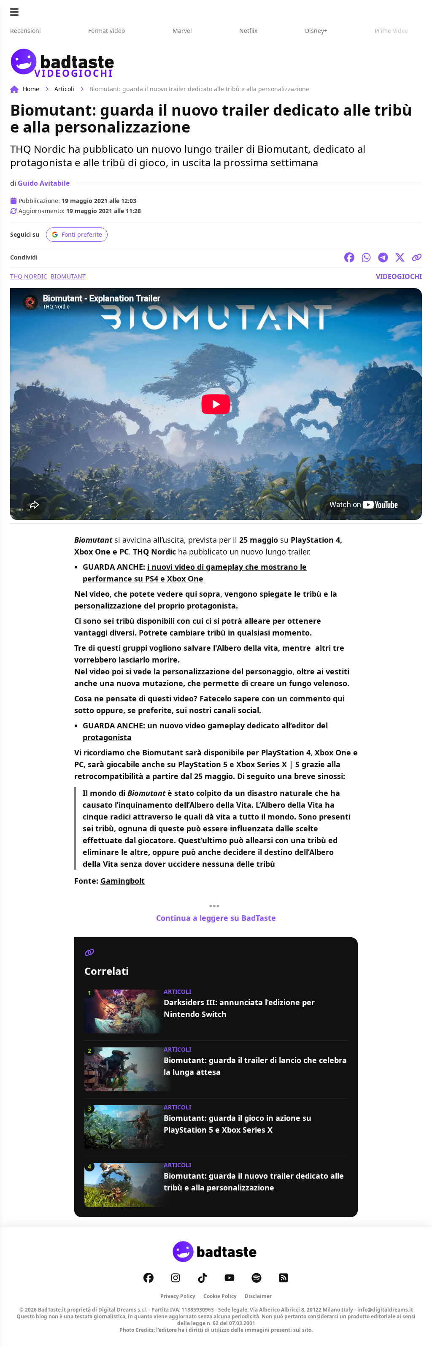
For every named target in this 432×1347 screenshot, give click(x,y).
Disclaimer (258, 1296)
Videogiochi (399, 276)
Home (31, 89)
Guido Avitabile (44, 183)
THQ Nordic (28, 276)
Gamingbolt (122, 881)
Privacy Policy (177, 1296)
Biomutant (68, 276)
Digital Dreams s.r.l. (122, 1309)
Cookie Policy (220, 1296)
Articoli (64, 89)
